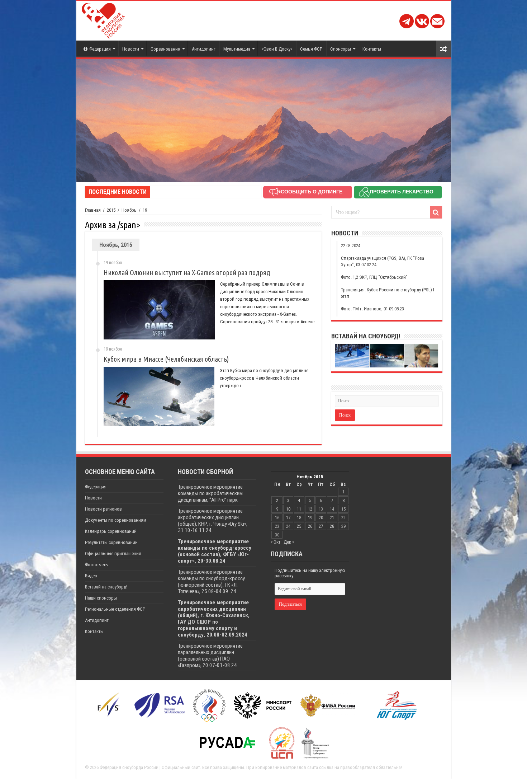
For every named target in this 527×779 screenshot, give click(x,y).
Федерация (100, 49)
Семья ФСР (311, 49)
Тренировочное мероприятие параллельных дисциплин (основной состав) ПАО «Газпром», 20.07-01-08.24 (210, 655)
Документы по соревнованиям (115, 520)
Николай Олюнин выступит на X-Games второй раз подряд (187, 272)
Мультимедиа (236, 49)
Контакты (371, 49)
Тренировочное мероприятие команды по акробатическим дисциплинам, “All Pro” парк (210, 493)
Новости (130, 49)
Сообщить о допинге (311, 191)
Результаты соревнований (111, 542)
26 (310, 526)
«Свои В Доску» (277, 49)
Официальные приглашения (113, 553)
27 (321, 526)
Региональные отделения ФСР (115, 609)
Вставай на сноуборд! (106, 587)
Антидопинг (203, 49)
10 (288, 509)
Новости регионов (103, 509)
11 (299, 509)
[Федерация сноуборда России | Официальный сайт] (103, 19)
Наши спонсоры (101, 598)
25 (299, 526)
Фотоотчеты (97, 564)
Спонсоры (340, 49)
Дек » (289, 542)
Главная (93, 210)
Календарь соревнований (111, 531)
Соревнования (165, 49)
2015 (111, 210)
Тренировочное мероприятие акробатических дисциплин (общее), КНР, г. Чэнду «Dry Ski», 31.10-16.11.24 (212, 521)
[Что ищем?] (436, 212)
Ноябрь (129, 210)
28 (332, 526)
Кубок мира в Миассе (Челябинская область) (166, 359)
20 (321, 517)
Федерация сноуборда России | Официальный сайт (150, 767)
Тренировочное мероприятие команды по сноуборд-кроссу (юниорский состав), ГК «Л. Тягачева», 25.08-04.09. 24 (211, 582)
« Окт (275, 542)
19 (310, 517)
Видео (91, 575)
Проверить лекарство (401, 191)
